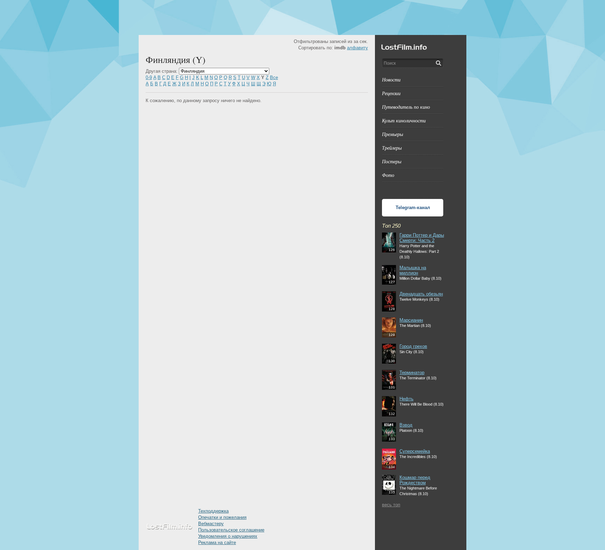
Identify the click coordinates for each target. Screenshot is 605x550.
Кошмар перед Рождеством (414, 480)
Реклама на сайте (217, 542)
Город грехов (413, 346)
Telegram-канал (413, 207)
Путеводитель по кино (406, 106)
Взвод (405, 425)
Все (274, 77)
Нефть (406, 398)
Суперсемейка (414, 451)
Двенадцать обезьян (421, 294)
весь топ (391, 504)
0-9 (149, 77)
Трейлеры (392, 147)
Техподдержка (213, 511)
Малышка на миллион (412, 270)
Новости (391, 79)
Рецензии (391, 93)
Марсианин (411, 320)
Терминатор (411, 372)
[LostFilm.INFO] (302, 17)
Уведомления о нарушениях (227, 536)
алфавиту (357, 47)
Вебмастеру (211, 523)
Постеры (391, 161)
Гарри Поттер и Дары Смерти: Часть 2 (421, 238)
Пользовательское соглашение (231, 530)
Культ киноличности (404, 120)
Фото (388, 175)
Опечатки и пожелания (222, 517)
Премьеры (392, 134)
